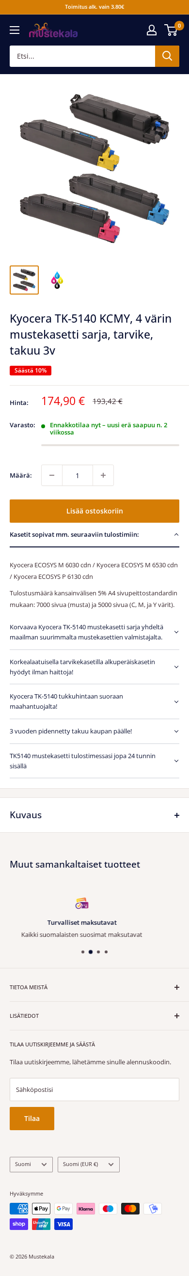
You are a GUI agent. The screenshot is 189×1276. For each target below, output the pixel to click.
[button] (94, 535)
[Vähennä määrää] (52, 475)
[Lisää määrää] (103, 475)
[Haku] (167, 56)
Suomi (23, 1163)
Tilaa (32, 1118)
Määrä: (21, 475)
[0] (171, 30)
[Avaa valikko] (14, 30)
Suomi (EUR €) (80, 1163)
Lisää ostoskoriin (94, 510)
